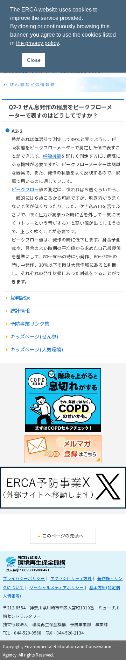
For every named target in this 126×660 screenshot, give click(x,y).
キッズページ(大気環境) (36, 349)
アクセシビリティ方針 (71, 578)
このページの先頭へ (62, 535)
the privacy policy (37, 43)
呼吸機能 (52, 156)
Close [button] (34, 60)
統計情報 (20, 310)
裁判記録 (20, 297)
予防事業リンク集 (29, 323)
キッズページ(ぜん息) (34, 336)
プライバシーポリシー (24, 578)
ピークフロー (25, 189)
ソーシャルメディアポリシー (56, 587)
